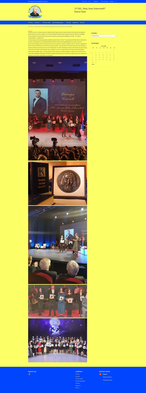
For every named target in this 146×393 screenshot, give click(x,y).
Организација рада (57, 22)
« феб (92, 64)
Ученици (68, 22)
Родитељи (75, 22)
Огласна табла (46, 22)
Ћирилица (84, 1)
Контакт (82, 22)
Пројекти (96, 1)
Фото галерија (104, 1)
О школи (37, 22)
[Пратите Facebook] (29, 374)
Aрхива (111, 1)
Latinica (89, 1)
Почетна (30, 22)
